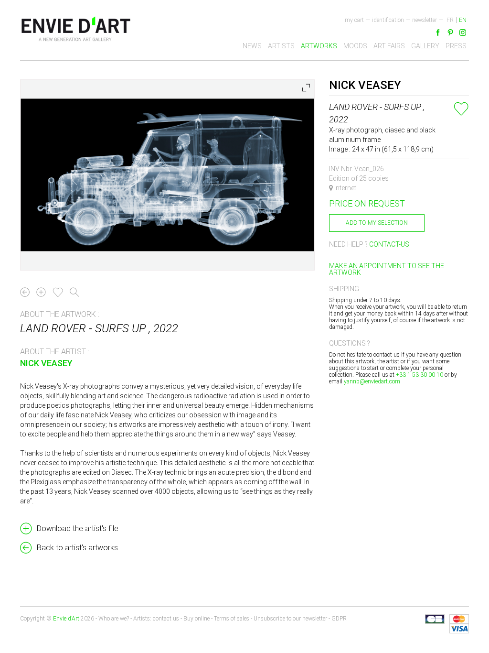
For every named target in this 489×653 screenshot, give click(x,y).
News (252, 46)
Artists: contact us (156, 618)
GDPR (339, 618)
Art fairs (389, 46)
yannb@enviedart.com (372, 381)
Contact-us (389, 244)
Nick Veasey (46, 363)
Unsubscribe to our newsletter (290, 618)
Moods (355, 46)
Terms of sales (231, 618)
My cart (354, 20)
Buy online (196, 618)
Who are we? (113, 618)
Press (456, 46)
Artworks (319, 46)
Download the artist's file (77, 528)
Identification (388, 20)
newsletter (424, 20)
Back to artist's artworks (77, 547)
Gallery (425, 46)
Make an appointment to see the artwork (386, 269)
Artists (281, 46)
